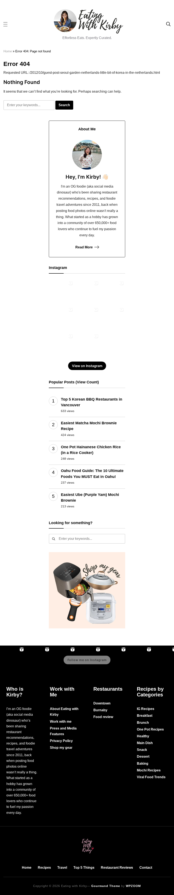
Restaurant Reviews (117, 867)
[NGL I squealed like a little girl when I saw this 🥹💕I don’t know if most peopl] (112, 318)
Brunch (143, 722)
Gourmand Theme (105, 886)
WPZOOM (133, 886)
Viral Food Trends (151, 777)
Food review (103, 717)
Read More (84, 247)
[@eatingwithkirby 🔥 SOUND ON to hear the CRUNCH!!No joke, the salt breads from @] (61, 344)
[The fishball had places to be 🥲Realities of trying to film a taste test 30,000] (61, 318)
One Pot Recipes (150, 729)
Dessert (143, 756)
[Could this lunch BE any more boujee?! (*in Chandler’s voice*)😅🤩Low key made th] (87, 291)
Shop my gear (61, 747)
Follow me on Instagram (87, 660)
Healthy (143, 736)
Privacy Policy (61, 741)
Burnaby (100, 710)
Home (7, 51)
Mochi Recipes (149, 770)
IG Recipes (145, 709)
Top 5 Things (83, 867)
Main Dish (145, 743)
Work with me (61, 721)
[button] (5, 24)
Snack (142, 750)
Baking (142, 763)
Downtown (102, 703)
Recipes (44, 867)
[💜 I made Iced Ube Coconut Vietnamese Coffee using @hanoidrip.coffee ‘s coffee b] (87, 318)
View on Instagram (87, 366)
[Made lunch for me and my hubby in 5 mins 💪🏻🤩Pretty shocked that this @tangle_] (87, 344)
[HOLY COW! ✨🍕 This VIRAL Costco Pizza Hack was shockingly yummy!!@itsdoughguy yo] (61, 291)
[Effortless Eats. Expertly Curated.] (87, 838)
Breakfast (144, 715)
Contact (145, 867)
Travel (62, 867)
